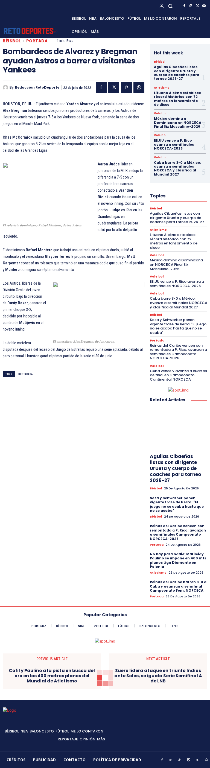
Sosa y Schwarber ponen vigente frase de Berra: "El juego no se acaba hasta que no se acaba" (178, 326)
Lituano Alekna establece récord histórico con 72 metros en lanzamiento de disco (177, 98)
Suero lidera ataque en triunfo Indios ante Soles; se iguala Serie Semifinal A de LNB (158, 676)
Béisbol (12, 41)
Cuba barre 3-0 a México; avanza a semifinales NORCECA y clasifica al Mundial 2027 (177, 168)
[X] (197, 6)
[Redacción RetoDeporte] (6, 87)
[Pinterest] (126, 87)
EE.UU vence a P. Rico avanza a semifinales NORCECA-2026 (174, 144)
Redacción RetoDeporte (37, 87)
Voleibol (160, 113)
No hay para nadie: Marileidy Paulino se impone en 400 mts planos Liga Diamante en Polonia (178, 560)
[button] (170, 6)
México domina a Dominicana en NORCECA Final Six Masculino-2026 (177, 122)
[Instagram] (191, 6)
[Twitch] (188, 760)
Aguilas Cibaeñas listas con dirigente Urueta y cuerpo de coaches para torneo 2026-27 (176, 73)
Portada (37, 41)
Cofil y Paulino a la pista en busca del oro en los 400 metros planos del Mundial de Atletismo (52, 676)
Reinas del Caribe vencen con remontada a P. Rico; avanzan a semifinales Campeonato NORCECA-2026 (178, 352)
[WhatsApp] (138, 87)
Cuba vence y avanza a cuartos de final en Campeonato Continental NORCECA (178, 375)
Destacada (25, 374)
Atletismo (161, 87)
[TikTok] (179, 760)
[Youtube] (204, 6)
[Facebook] (184, 6)
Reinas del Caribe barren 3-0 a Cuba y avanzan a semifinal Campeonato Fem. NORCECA (178, 586)
